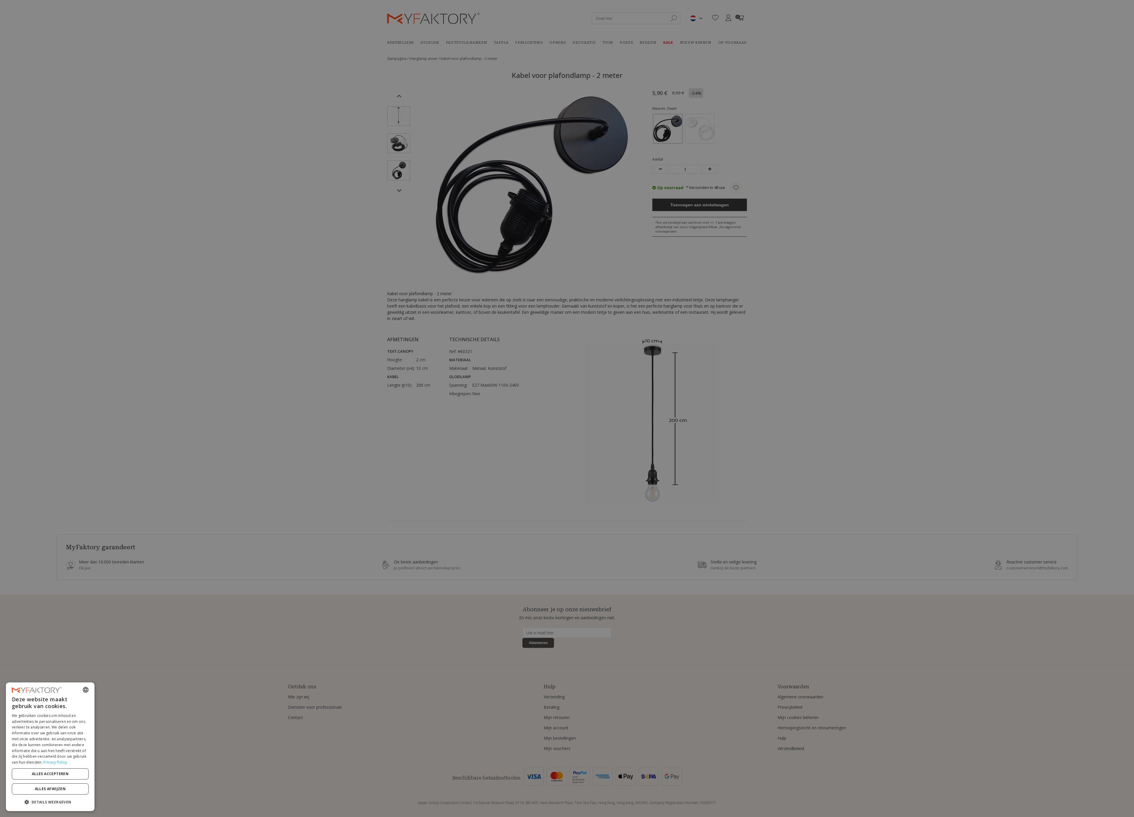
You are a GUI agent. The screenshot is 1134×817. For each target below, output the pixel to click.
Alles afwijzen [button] (50, 788)
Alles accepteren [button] (50, 773)
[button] (50, 801)
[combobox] (86, 690)
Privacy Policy (55, 762)
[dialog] (50, 746)
